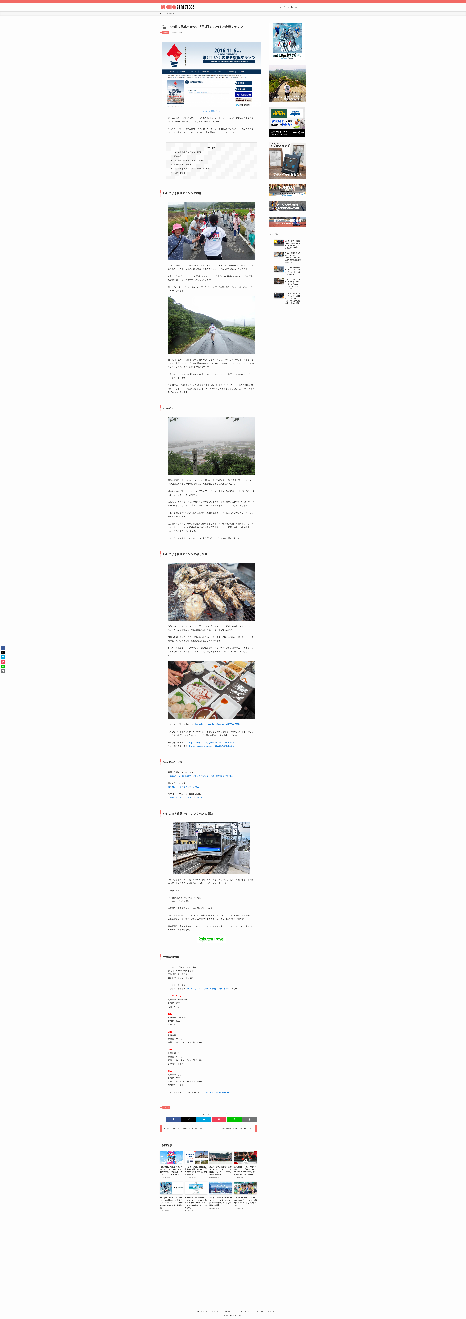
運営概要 (259, 1311)
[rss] (295, 1)
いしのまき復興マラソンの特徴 (187, 152)
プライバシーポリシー (246, 1311)
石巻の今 (178, 156)
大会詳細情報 (179, 173)
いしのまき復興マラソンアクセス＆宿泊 (191, 169)
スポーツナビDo (211, 989)
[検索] (298, 1)
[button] (173, 1119)
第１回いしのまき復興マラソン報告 (183, 787)
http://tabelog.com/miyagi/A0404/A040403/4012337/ (211, 746)
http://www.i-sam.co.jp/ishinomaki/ (215, 1092)
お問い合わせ (270, 1311)
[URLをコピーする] (249, 1119)
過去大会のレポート (182, 165)
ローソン (224, 989)
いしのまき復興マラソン (211, 111)
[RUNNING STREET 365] (177, 7)
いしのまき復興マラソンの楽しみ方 (189, 160)
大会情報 (165, 32)
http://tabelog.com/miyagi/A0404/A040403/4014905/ (211, 742)
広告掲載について (229, 1311)
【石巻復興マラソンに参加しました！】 (185, 798)
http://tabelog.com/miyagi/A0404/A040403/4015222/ (217, 724)
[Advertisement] (233, 1263)
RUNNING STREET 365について (209, 1311)
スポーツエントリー (194, 989)
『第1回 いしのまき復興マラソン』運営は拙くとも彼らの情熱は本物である (201, 776)
